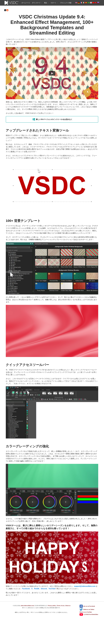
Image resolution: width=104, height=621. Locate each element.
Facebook (26, 589)
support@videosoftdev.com (84, 586)
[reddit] (7, 10)
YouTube (52, 589)
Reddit (36, 589)
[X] (5, 10)
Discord (44, 589)
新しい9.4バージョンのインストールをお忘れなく (54, 119)
